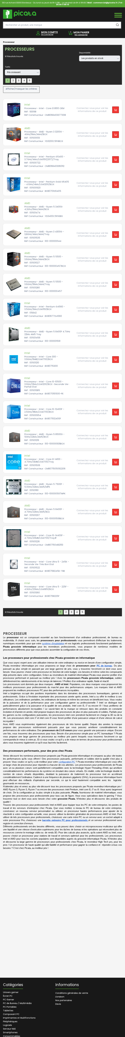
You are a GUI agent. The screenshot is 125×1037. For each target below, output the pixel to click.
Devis (58, 1004)
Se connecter (47, 34)
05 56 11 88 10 (62, 4)
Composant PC (11, 1014)
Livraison (59, 996)
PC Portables (9, 1006)
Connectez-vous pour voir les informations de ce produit (92, 110)
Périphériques (10, 1021)
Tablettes (8, 1010)
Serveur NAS (9, 1028)
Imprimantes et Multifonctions (19, 1017)
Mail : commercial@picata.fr (102, 2)
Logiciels (7, 1025)
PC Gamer (8, 999)
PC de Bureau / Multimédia (17, 1003)
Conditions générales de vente (71, 993)
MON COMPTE (49, 32)
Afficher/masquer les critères (21, 88)
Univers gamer (10, 992)
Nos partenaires (63, 1000)
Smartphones (10, 1032)
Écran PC (7, 995)
